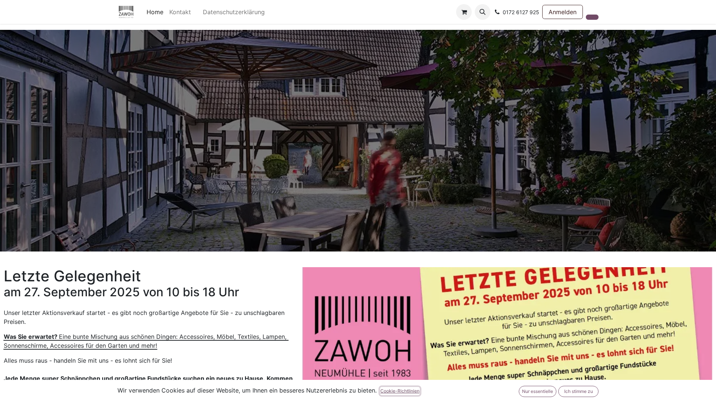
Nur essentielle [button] (537, 391)
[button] (482, 12)
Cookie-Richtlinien (400, 391)
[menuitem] (155, 11)
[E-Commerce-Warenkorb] (464, 12)
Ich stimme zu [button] (578, 391)
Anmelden (563, 12)
